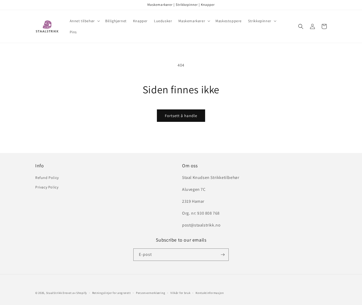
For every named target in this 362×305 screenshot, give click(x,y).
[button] (84, 20)
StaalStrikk (54, 293)
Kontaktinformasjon (210, 293)
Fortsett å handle (181, 115)
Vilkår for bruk (180, 293)
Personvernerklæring (150, 293)
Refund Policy (47, 177)
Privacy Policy (46, 187)
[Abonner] (222, 254)
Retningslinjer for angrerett (111, 293)
